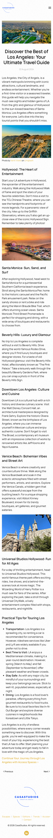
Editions (26, 816)
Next (46, 771)
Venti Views (16, 160)
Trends (36, 816)
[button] (49, 8)
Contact (27, 819)
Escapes (6, 816)
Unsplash (29, 160)
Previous (9, 771)
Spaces (16, 816)
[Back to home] (9, 8)
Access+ (46, 816)
